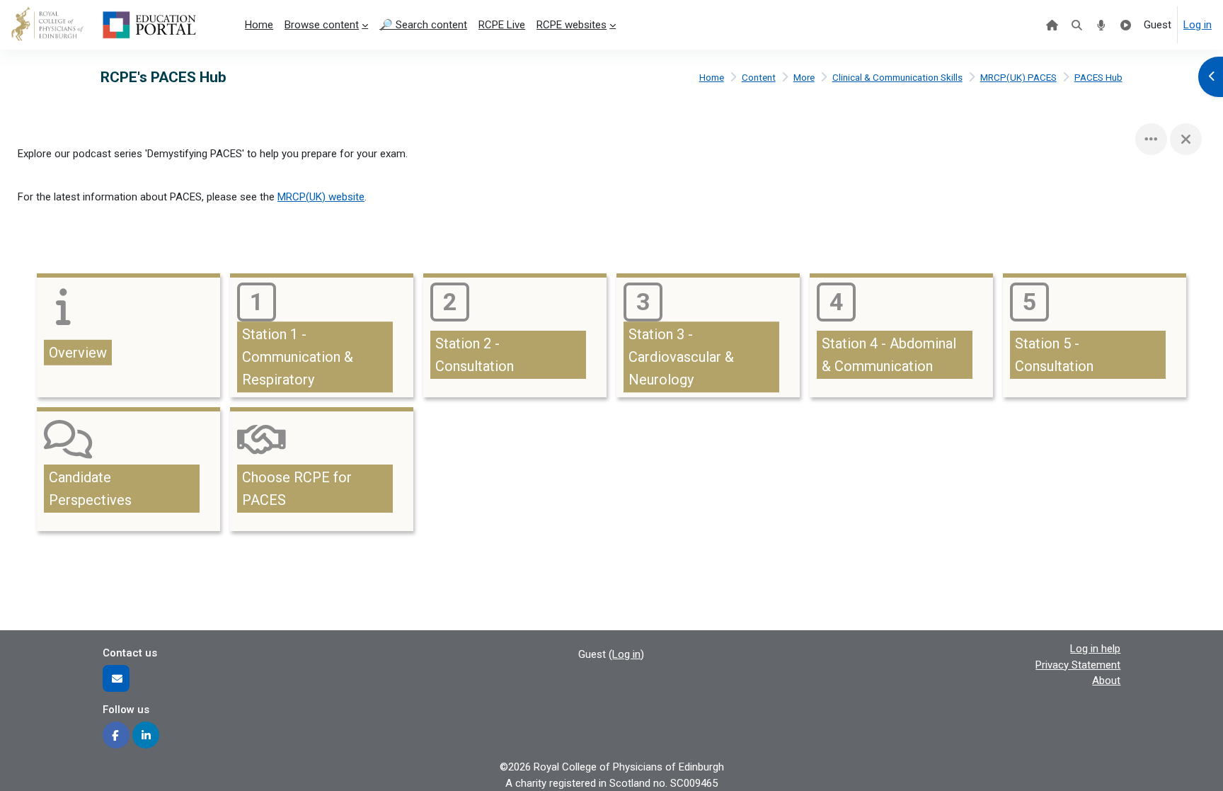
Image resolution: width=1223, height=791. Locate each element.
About (1106, 680)
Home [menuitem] (259, 24)
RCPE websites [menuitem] (571, 24)
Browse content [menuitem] (322, 24)
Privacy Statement (1077, 665)
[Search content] (1076, 25)
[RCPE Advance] (1125, 25)
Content (759, 77)
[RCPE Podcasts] (1101, 25)
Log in (1197, 24)
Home (711, 77)
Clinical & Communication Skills (897, 77)
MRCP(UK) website (320, 196)
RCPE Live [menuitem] (501, 24)
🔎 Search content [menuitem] (423, 24)
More (804, 77)
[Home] (1052, 25)
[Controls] (1151, 139)
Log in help (1095, 648)
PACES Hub (1098, 77)
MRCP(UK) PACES (1018, 77)
